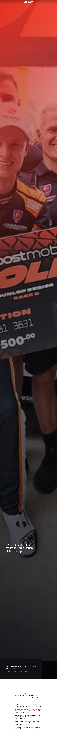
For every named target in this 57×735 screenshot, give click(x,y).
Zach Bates (28, 703)
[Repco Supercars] (28, 2)
